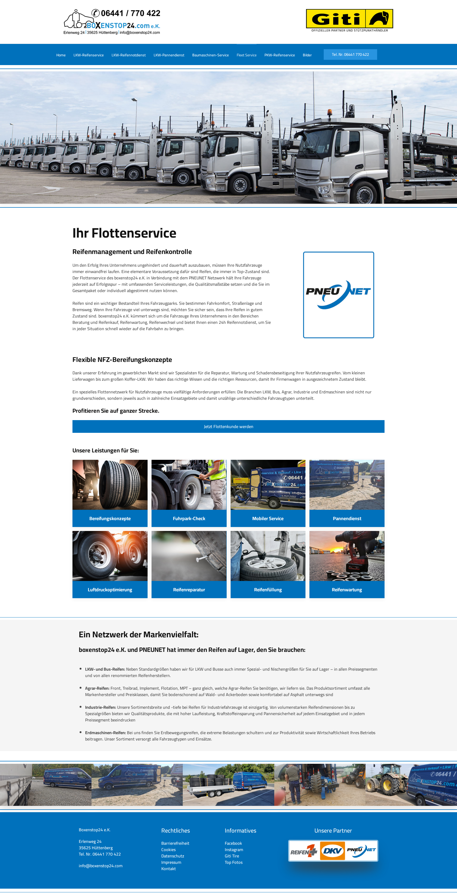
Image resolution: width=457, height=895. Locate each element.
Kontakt (168, 869)
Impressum (171, 862)
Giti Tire (232, 856)
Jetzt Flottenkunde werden (228, 426)
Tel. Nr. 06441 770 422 (350, 54)
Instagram (234, 849)
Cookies (168, 849)
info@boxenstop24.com (100, 866)
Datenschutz (172, 856)
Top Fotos (234, 862)
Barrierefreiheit (175, 843)
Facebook (233, 843)
